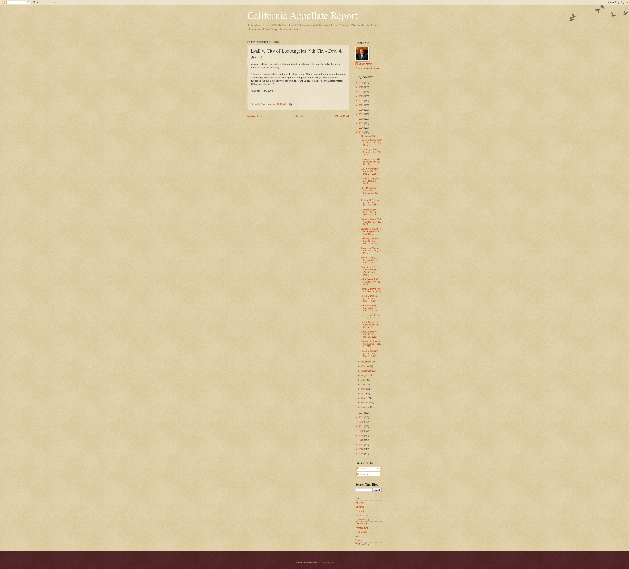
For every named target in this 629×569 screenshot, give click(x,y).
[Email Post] (290, 104)
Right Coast (361, 532)
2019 (361, 114)
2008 (361, 440)
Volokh (358, 540)
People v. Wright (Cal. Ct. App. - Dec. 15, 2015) (371, 222)
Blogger (329, 562)
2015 (361, 132)
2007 (361, 444)
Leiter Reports (362, 523)
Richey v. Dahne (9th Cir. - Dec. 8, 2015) (371, 290)
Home (299, 116)
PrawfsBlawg (361, 528)
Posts (362, 468)
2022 (361, 100)
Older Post (342, 116)
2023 (361, 96)
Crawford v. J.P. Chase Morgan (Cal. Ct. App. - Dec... (369, 271)
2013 (361, 417)
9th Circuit (360, 503)
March (364, 398)
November (366, 361)
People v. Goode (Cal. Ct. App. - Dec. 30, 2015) (371, 142)
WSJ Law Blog (362, 544)
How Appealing (362, 519)
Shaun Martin (365, 64)
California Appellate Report (302, 15)
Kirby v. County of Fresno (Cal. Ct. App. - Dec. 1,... (369, 260)
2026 (361, 82)
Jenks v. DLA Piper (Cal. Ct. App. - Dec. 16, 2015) (370, 202)
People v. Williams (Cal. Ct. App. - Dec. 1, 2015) (369, 353)
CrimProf (359, 511)
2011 (361, 426)
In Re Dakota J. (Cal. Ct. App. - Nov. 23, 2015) (371, 282)
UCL (357, 536)
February (365, 402)
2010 (361, 431)
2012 (361, 422)
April (363, 393)
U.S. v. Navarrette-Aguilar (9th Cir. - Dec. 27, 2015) (370, 171)
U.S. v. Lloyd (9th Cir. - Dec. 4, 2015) (371, 316)
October (365, 366)
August (365, 375)
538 (357, 498)
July (363, 380)
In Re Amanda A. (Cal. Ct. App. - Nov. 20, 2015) (369, 334)
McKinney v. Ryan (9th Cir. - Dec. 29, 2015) (371, 152)
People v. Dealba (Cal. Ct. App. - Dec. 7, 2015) (369, 298)
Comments (364, 474)
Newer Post (255, 116)
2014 (361, 413)
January (365, 407)
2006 (361, 449)
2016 (361, 128)
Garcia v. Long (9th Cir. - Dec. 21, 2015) (370, 181)
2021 (361, 105)
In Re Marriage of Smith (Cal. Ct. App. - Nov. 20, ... (370, 308)
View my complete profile (367, 68)
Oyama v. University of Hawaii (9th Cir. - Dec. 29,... (371, 161)
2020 (361, 110)
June (364, 384)
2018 (361, 119)
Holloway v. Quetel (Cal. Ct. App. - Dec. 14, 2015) (369, 241)
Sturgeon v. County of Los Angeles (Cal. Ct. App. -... (371, 231)
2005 (361, 453)
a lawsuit (272, 64)
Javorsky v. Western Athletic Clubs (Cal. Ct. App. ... (371, 250)
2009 (361, 435)
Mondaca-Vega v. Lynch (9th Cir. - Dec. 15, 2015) (369, 212)
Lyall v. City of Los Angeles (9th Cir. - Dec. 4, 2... (370, 324)
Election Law (361, 515)
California (359, 507)
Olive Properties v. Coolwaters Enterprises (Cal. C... (370, 192)
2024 (361, 91)
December (366, 136)
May (363, 389)
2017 (361, 123)
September (366, 371)
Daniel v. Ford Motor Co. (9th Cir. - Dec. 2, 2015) (371, 344)
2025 (361, 87)
